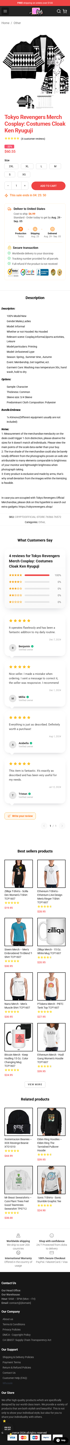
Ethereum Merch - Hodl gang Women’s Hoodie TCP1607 (50, 1058)
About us (8, 1319)
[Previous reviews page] (44, 825)
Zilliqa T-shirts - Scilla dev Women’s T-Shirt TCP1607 (16, 895)
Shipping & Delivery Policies (18, 1357)
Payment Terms (12, 1362)
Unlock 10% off (7, 1428)
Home (5, 23)
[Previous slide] (7, 60)
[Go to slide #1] (25, 102)
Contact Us (9, 1372)
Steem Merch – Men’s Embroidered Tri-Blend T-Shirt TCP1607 (18, 953)
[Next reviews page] (62, 825)
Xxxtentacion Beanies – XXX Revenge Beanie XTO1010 (18, 1143)
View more (35, 1084)
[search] (59, 11)
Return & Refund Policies (17, 1367)
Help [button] (63, 1440)
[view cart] (65, 11)
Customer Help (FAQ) (15, 1377)
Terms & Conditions (14, 1324)
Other (17, 23)
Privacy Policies (12, 1329)
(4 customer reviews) (33, 138)
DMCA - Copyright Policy (17, 1334)
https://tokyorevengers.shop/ (36, 506)
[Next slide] (63, 60)
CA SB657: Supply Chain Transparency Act (27, 1339)
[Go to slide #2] (45, 102)
